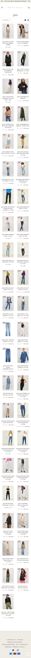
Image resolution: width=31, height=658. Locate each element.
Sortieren (5, 20)
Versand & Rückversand (14, 642)
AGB (17, 644)
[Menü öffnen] (3, 7)
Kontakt (20, 639)
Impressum (8, 647)
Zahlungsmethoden (8, 644)
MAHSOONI (11, 639)
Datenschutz (23, 644)
